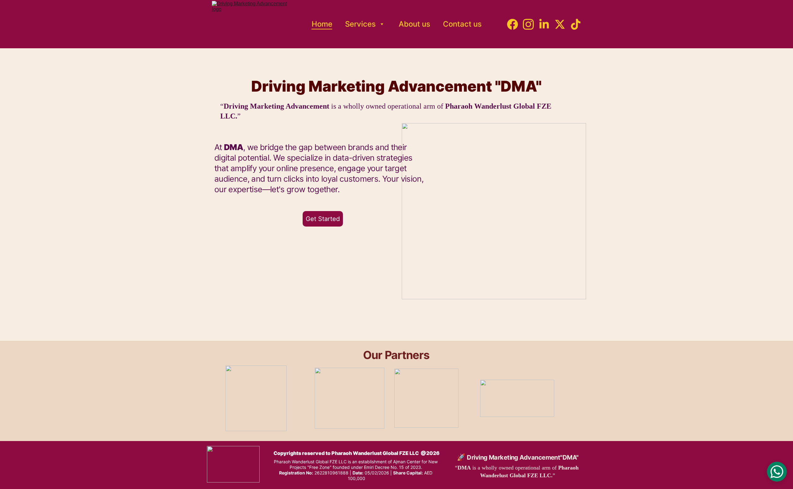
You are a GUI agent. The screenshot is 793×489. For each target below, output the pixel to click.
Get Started (323, 219)
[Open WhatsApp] (777, 472)
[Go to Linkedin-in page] (546, 24)
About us (414, 24)
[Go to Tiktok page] (575, 24)
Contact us (462, 24)
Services (360, 24)
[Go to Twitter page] (562, 24)
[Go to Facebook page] (515, 24)
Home (322, 24)
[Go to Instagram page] (531, 24)
